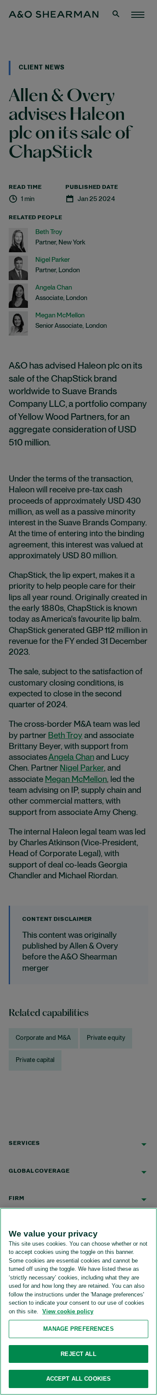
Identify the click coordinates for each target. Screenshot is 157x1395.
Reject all (78, 1354)
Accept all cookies (78, 1378)
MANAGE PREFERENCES (78, 1329)
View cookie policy (67, 1311)
